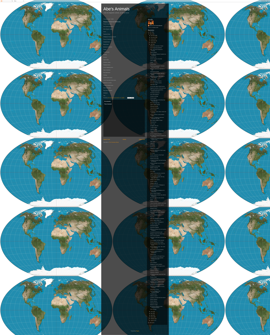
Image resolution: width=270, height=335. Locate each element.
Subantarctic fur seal (154, 71)
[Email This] (128, 98)
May (152, 313)
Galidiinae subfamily (154, 270)
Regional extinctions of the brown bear (158, 88)
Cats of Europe (153, 309)
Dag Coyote (152, 141)
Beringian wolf (153, 79)
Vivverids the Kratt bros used (156, 232)
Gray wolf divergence (154, 94)
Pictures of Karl (153, 277)
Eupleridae (152, 260)
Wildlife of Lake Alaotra (155, 179)
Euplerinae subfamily (154, 272)
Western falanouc (153, 299)
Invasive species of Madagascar (156, 222)
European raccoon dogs (155, 166)
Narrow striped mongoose (155, 193)
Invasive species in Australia (156, 58)
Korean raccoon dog (154, 158)
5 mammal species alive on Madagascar (155, 252)
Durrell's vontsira (153, 181)
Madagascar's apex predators (156, 264)
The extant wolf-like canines (156, 82)
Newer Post (106, 139)
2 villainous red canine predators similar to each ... (156, 139)
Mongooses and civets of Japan (156, 242)
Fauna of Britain (153, 52)
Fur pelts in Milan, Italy (155, 223)
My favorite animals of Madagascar (157, 184)
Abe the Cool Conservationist (155, 25)
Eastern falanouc (153, 301)
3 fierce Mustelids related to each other (158, 203)
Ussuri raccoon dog (154, 156)
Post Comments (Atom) (114, 142)
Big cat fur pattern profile (155, 169)
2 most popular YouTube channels (157, 240)
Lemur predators (153, 262)
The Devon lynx (153, 294)
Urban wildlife (153, 60)
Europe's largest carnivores (155, 175)
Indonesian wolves (154, 302)
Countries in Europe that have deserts (158, 297)
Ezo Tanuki (152, 153)
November (153, 37)
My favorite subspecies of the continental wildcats (156, 307)
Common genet (153, 98)
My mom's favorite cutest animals (157, 197)
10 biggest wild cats (154, 125)
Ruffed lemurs (153, 254)
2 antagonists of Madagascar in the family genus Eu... (157, 279)
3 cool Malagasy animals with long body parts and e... (157, 177)
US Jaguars (152, 145)
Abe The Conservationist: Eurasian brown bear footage (157, 66)
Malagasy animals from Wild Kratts (157, 233)
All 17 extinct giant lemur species (157, 205)
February (152, 318)
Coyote (151, 62)
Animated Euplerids (154, 225)
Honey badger (153, 188)
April (152, 315)
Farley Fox (152, 143)
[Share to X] (130, 98)
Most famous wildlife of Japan (156, 120)
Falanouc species (153, 295)
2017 (150, 32)
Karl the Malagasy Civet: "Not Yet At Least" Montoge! (157, 247)
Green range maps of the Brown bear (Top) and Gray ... (157, 100)
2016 (150, 33)
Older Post (142, 139)
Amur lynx (152, 216)
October (152, 39)
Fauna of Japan (153, 109)
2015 (150, 322)
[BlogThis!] (129, 98)
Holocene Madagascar (154, 268)
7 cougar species (153, 127)
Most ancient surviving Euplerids (157, 249)
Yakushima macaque (154, 108)
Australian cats (153, 57)
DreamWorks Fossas (154, 289)
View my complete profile (153, 27)
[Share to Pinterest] (133, 98)
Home (124, 139)
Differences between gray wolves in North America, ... (157, 77)
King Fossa (152, 146)
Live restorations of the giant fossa (157, 256)
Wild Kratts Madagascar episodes (157, 218)
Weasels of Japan (154, 304)
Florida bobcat (153, 64)
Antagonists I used (154, 148)
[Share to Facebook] (132, 98)
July (152, 44)
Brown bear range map (154, 102)
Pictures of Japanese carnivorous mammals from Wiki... (157, 118)
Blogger (137, 330)
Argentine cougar (153, 129)
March (152, 316)
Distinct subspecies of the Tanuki (157, 154)
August (152, 42)
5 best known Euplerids (155, 235)
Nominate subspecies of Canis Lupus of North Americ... (157, 151)
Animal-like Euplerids (154, 227)
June (152, 311)
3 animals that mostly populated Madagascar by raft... (156, 258)
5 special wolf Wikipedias (155, 214)
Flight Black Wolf (153, 84)
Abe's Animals (116, 9)
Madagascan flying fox (154, 186)
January (152, 320)
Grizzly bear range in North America (157, 86)
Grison (151, 199)
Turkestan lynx (153, 122)
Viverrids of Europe (154, 96)
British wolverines (153, 206)
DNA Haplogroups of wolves (156, 81)
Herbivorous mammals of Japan (156, 45)
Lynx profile (152, 171)
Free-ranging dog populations (156, 47)
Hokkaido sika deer (154, 106)
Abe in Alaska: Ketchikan (155, 210)
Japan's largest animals (155, 104)
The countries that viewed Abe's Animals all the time (156, 90)
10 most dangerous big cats (156, 133)
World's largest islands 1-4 (155, 220)
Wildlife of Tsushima (154, 201)
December (153, 35)
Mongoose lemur (153, 208)
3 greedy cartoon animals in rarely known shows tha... (157, 282)
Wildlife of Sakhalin (154, 167)
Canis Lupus (152, 123)
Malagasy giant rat (154, 183)
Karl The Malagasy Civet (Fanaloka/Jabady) (155, 292)
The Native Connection (155, 92)
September (153, 40)
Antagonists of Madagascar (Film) (157, 284)
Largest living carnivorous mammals (157, 173)
